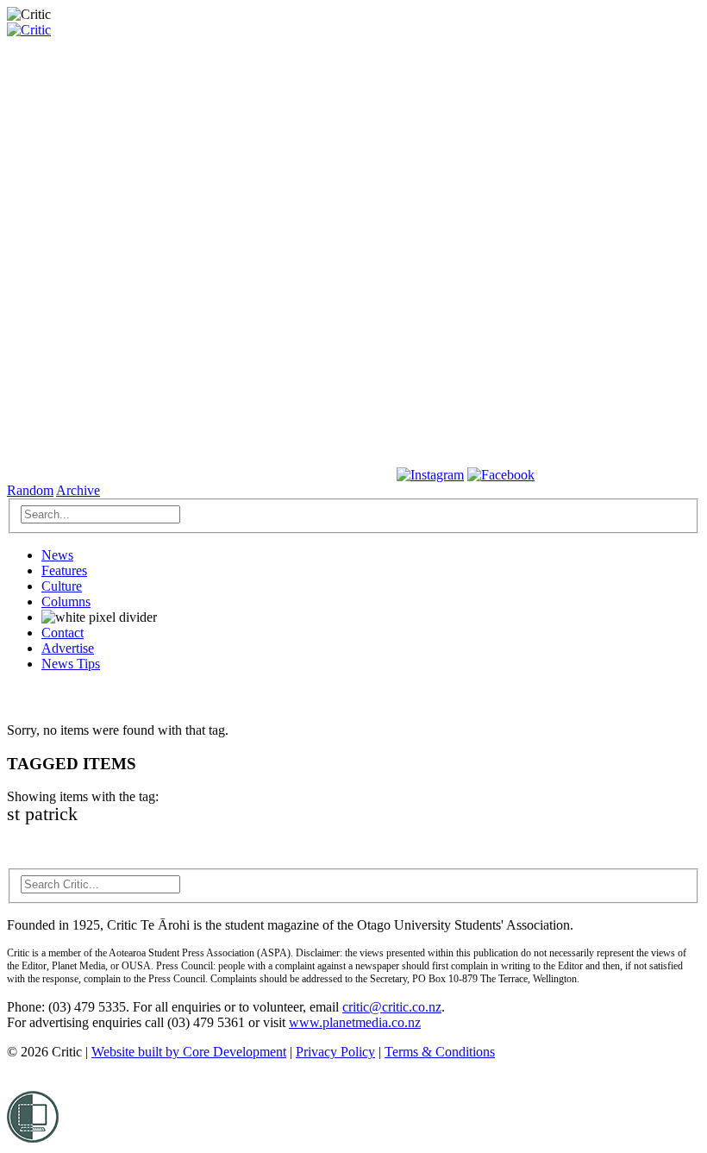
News (57, 555)
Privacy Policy (335, 1051)
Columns (66, 601)
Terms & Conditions (440, 1051)
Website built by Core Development (188, 1051)
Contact (62, 632)
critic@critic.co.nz (391, 1006)
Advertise (67, 648)
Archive (78, 490)
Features (64, 570)
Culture (61, 586)
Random (30, 490)
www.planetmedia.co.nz (355, 1022)
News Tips (70, 663)
